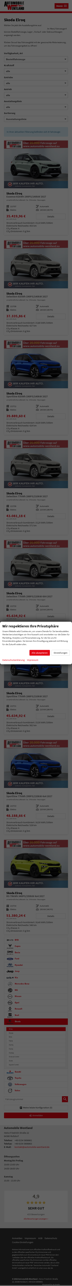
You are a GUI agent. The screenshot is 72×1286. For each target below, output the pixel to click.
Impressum (32, 659)
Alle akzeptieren (40, 652)
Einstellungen (60, 652)
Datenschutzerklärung (13, 659)
